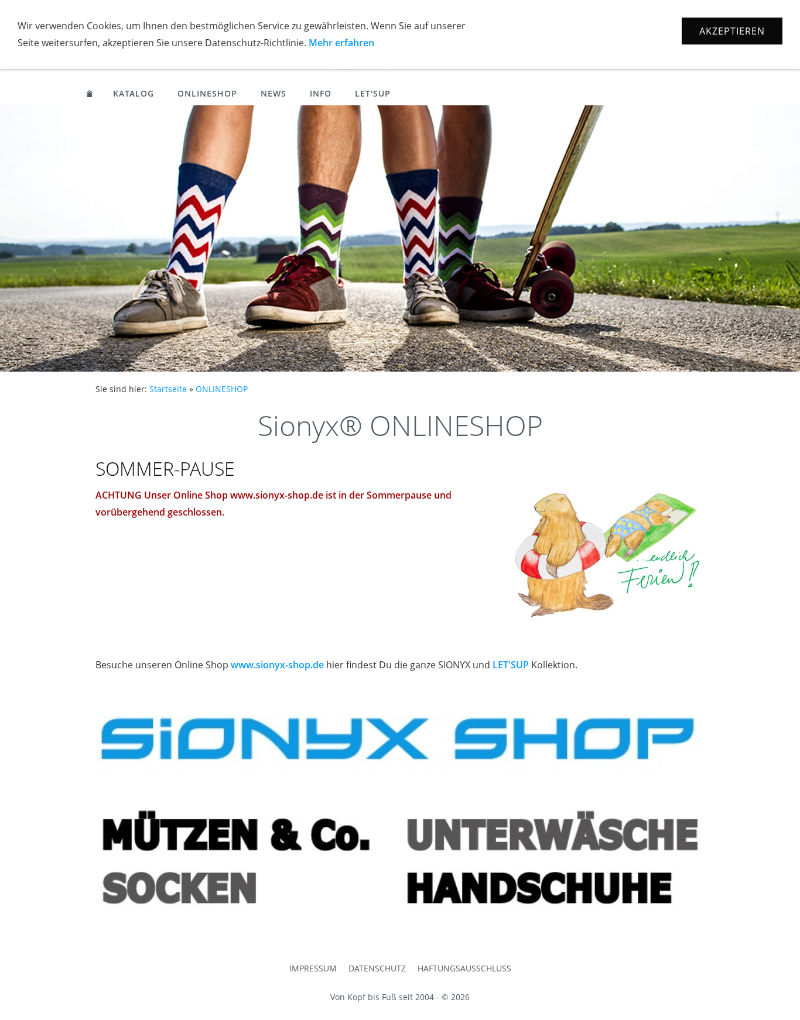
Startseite (168, 388)
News (273, 93)
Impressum (313, 968)
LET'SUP (373, 93)
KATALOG (133, 93)
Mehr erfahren (341, 42)
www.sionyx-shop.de (277, 664)
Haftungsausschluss (464, 968)
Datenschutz (377, 968)
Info (320, 93)
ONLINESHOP (207, 93)
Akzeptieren (732, 31)
